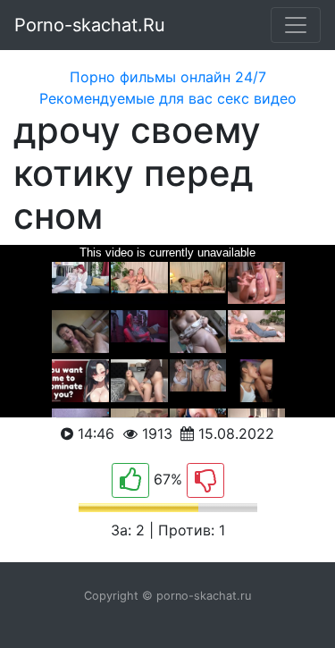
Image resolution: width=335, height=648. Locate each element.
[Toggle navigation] (296, 25)
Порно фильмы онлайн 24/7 (168, 77)
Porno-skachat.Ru (89, 25)
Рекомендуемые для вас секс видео (168, 98)
